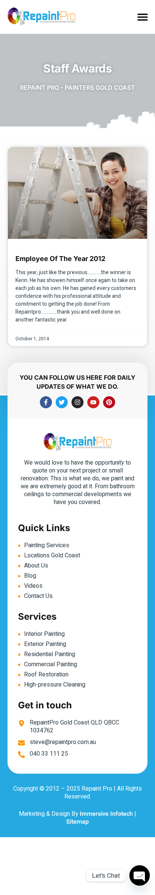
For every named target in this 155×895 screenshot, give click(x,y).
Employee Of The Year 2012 (60, 259)
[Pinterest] (109, 402)
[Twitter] (62, 402)
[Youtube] (93, 402)
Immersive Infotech (106, 813)
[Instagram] (77, 402)
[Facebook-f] (46, 402)
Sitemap (77, 821)
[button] (142, 17)
